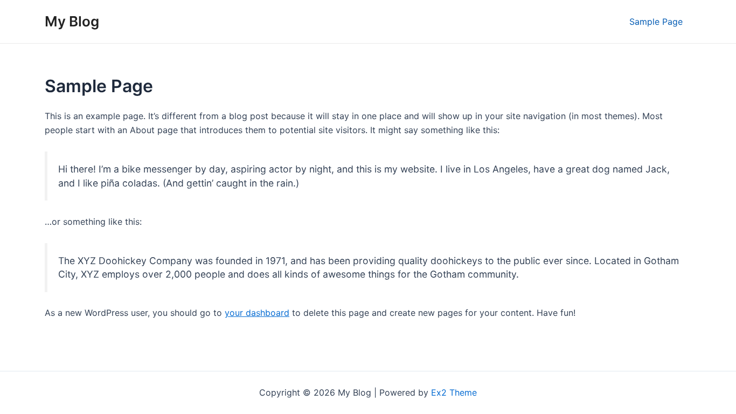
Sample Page (656, 21)
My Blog (72, 21)
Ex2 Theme (454, 392)
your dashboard (257, 312)
